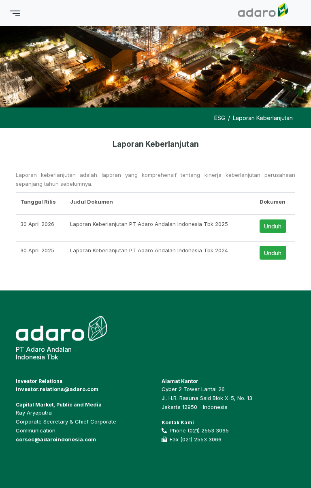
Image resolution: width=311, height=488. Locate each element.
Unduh (272, 226)
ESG (219, 117)
